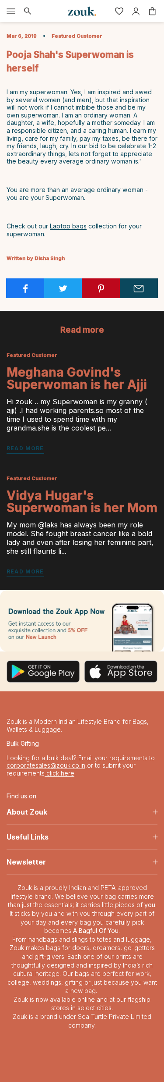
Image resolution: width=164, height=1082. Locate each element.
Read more (25, 448)
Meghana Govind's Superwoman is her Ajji (77, 378)
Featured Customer (77, 36)
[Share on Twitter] (63, 288)
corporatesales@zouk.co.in (46, 765)
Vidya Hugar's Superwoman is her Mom (82, 501)
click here (59, 773)
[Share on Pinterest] (101, 288)
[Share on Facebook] (25, 288)
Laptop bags (68, 226)
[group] (82, 620)
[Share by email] (139, 288)
